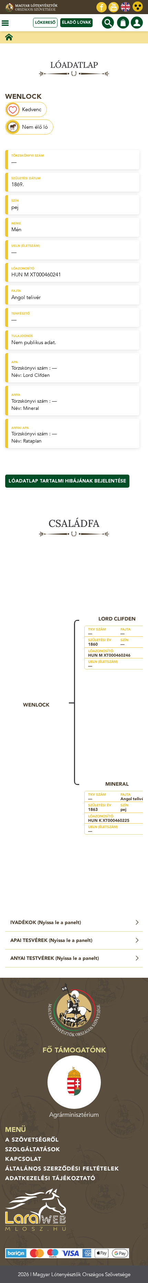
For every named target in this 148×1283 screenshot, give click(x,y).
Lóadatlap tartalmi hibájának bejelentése (67, 481)
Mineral (31, 408)
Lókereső (45, 22)
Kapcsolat (23, 1159)
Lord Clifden (36, 375)
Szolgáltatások (32, 1149)
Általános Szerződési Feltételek (62, 1169)
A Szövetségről (32, 1140)
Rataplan (32, 441)
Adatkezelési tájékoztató (50, 1178)
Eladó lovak (76, 22)
